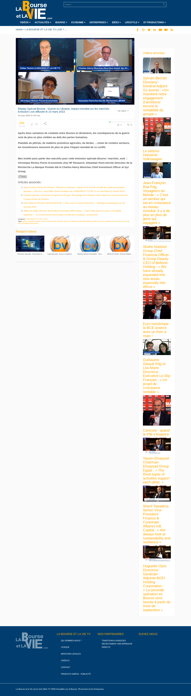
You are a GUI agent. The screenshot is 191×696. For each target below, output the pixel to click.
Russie (101, 221)
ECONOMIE (77, 22)
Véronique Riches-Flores (30, 223)
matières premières (92, 221)
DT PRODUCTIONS (153, 22)
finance (24, 221)
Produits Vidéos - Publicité (76, 674)
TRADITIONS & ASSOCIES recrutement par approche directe (117, 643)
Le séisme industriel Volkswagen (152, 155)
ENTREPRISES (98, 22)
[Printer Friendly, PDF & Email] (22, 176)
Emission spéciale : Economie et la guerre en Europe (37, 254)
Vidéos (24, 22)
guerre (66, 221)
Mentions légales (71, 654)
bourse (43, 221)
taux (19, 223)
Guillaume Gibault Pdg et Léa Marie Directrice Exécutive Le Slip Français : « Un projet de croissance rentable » (156, 376)
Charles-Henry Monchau (54, 221)
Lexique (65, 647)
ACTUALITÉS (42, 22)
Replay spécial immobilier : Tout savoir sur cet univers (97, 254)
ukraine (37, 221)
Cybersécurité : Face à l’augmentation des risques (66, 254)
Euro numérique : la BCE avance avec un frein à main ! (156, 330)
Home (19, 29)
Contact (65, 667)
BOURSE (60, 22)
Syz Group (125, 221)
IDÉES (115, 22)
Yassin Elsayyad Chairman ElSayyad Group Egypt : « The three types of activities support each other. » (156, 470)
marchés (31, 221)
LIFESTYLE (131, 22)
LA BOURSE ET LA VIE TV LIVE (43, 29)
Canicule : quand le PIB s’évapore (156, 432)
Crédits (65, 660)
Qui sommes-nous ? (71, 640)
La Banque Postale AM (77, 221)
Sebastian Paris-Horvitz (113, 221)
